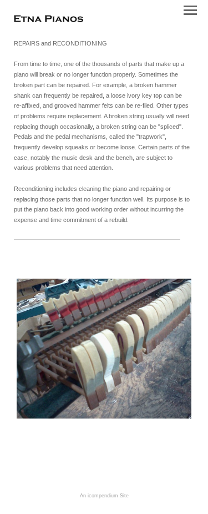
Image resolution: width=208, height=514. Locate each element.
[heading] (48, 20)
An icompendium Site (104, 495)
